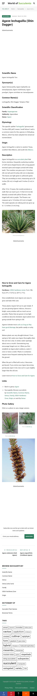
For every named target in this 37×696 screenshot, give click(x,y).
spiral (17, 654)
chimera (28, 632)
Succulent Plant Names (9, 609)
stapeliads (26, 654)
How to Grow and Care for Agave (23, 376)
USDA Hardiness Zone (9, 591)
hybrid (7, 645)
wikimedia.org (12, 436)
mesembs (8, 650)
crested (6, 636)
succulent (9, 663)
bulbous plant (28, 627)
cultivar (16, 636)
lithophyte (15, 646)
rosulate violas (8, 655)
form (5, 641)
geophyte (13, 641)
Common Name (23, 393)
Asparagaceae (12, 112)
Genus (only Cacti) (8, 584)
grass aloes (21, 641)
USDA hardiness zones (18, 290)
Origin (11, 398)
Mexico (30, 150)
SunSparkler (21, 664)
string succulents (9, 659)
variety (19, 668)
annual (5, 627)
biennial (12, 627)
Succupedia (6, 16)
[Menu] (3, 3)
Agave (9, 117)
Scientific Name (12, 393)
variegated (8, 668)
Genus (7, 396)
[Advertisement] (18, 50)
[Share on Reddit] (26, 694)
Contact (32, 688)
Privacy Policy (9, 688)
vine (25, 668)
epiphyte (26, 636)
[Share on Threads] (33, 694)
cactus (7, 631)
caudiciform (18, 632)
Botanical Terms (7, 613)
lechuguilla (20, 126)
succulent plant (22, 159)
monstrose (19, 650)
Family (12, 396)
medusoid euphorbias (27, 646)
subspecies (23, 658)
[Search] (34, 3)
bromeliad (19, 627)
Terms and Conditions (21, 688)
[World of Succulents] (19, 3)
